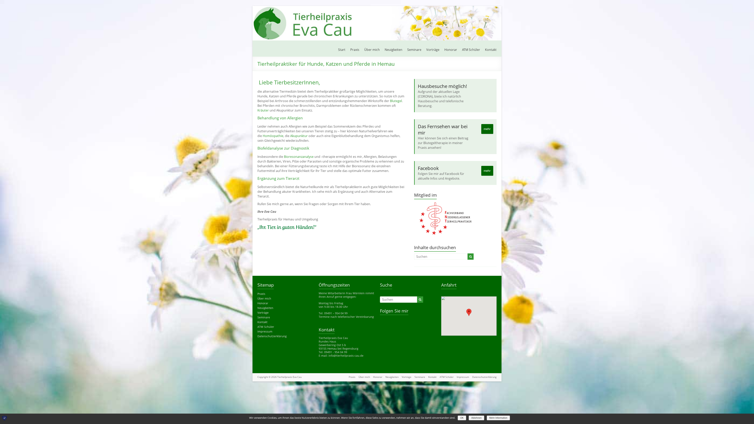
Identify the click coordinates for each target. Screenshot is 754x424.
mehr (487, 129)
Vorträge (432, 50)
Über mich (372, 50)
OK (462, 418)
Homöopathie (273, 136)
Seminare (414, 50)
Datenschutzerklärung (272, 336)
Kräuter (263, 110)
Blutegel (396, 101)
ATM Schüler (471, 50)
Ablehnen (476, 418)
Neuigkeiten (393, 50)
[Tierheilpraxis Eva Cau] (377, 8)
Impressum (264, 331)
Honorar (450, 50)
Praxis (354, 50)
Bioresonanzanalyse (299, 156)
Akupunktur (299, 136)
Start (341, 50)
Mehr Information (498, 418)
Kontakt (491, 50)
